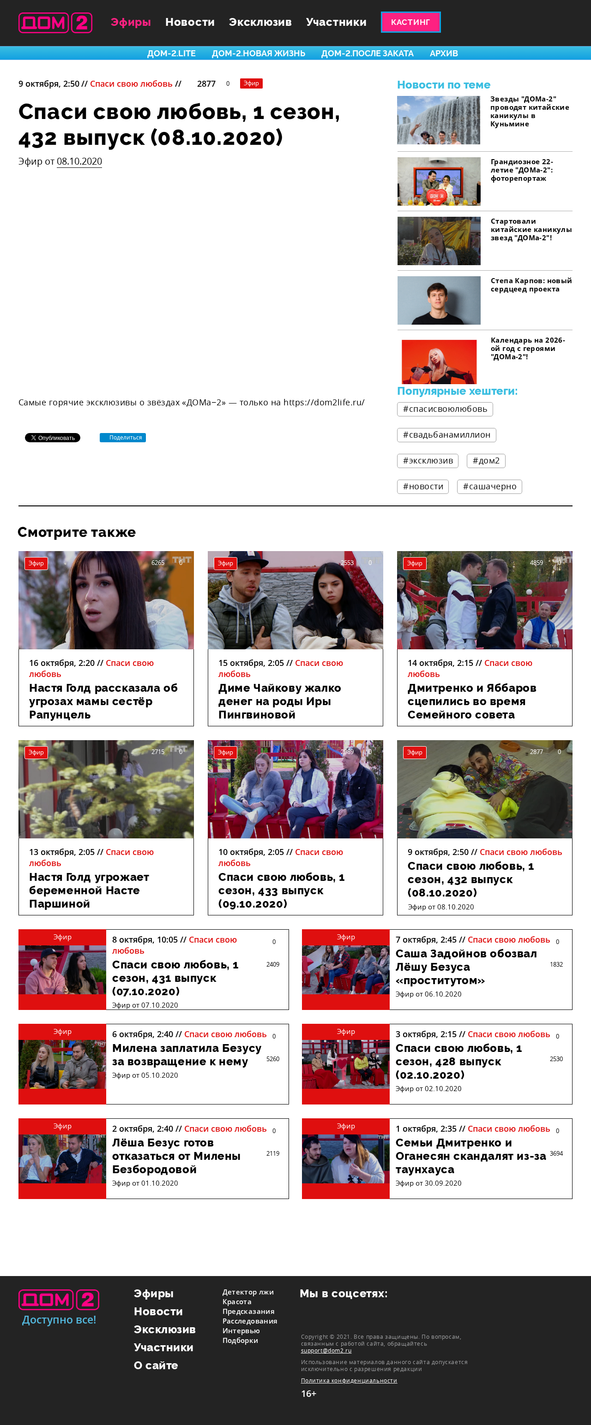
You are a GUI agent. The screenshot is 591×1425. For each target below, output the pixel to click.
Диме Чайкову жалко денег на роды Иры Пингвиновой (280, 701)
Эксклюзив (260, 22)
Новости (190, 22)
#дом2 (486, 460)
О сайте (156, 1365)
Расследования (250, 1320)
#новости (423, 486)
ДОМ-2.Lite (171, 53)
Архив (444, 53)
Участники (336, 22)
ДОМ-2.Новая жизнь (258, 53)
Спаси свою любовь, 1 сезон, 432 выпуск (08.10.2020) (471, 879)
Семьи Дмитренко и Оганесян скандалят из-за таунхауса (471, 1156)
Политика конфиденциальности (349, 1380)
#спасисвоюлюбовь (445, 408)
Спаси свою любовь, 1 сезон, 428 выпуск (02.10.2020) (459, 1061)
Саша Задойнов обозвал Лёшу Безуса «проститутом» (466, 967)
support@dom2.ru (326, 1350)
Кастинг (410, 22)
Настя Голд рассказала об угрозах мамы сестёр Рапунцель (103, 701)
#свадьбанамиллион (447, 434)
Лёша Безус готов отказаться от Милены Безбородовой (176, 1156)
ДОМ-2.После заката (367, 53)
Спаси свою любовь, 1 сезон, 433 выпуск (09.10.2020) (281, 890)
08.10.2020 (79, 161)
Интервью (241, 1330)
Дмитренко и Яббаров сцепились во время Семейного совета (472, 701)
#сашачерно (490, 486)
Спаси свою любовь (131, 83)
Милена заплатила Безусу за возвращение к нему (187, 1054)
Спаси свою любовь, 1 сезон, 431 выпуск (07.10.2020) (175, 978)
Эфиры (131, 22)
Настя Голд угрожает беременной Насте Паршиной (89, 890)
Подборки (241, 1340)
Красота (237, 1301)
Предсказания (249, 1311)
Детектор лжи (248, 1291)
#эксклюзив (428, 460)
